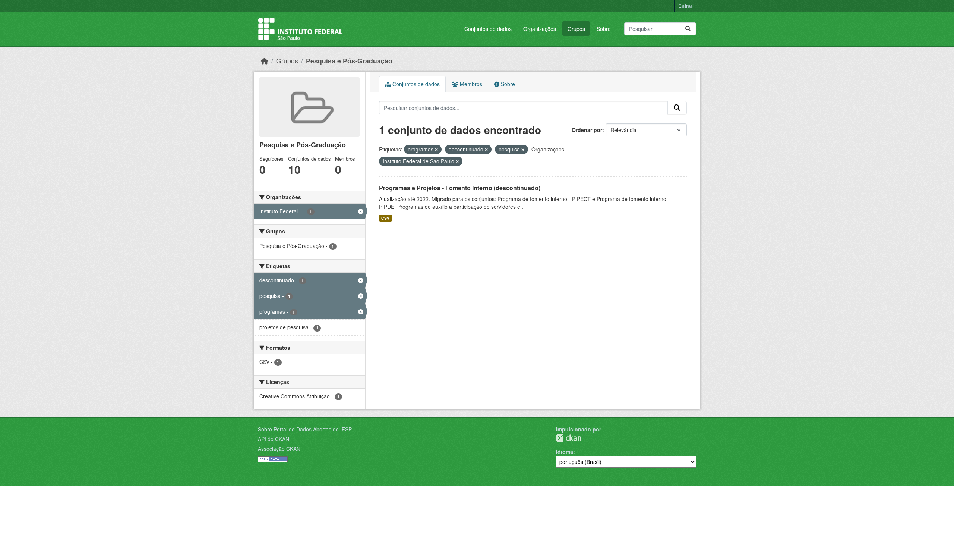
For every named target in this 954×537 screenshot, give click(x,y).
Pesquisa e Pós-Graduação (349, 60)
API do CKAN (273, 439)
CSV (385, 218)
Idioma (564, 451)
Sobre (604, 28)
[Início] (264, 60)
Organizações (539, 28)
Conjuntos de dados (488, 28)
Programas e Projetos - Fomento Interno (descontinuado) (459, 187)
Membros (470, 84)
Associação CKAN (279, 448)
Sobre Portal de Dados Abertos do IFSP (305, 429)
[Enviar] (687, 28)
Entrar (685, 5)
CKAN (568, 438)
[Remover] (436, 150)
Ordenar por (587, 130)
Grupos (576, 28)
